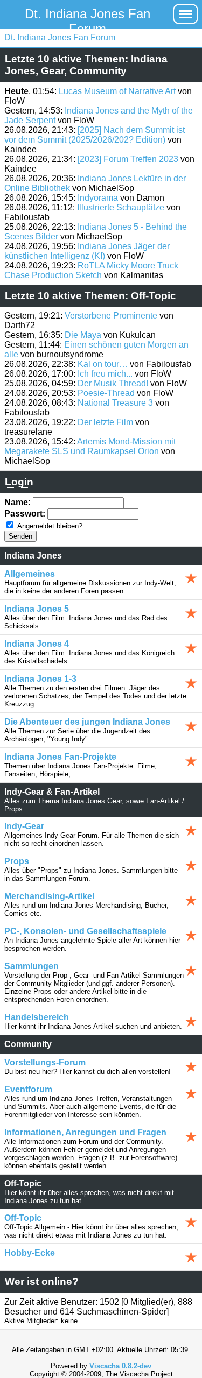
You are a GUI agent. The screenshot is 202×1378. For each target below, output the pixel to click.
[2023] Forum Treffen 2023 (128, 159)
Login (19, 481)
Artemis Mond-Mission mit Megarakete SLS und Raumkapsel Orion (90, 446)
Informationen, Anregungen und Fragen (85, 1132)
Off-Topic (22, 1217)
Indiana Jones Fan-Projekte (60, 756)
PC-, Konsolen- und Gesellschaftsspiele (85, 931)
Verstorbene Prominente (111, 315)
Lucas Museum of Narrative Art (117, 91)
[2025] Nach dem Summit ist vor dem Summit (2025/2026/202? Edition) (94, 134)
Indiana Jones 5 (36, 608)
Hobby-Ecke (29, 1252)
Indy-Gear (24, 826)
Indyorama (98, 197)
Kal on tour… (103, 364)
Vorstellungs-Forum (45, 1062)
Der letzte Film (105, 422)
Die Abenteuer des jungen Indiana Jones (87, 721)
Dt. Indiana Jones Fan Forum (87, 21)
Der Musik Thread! (113, 383)
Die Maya (83, 335)
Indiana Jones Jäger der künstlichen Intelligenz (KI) (87, 251)
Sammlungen (31, 966)
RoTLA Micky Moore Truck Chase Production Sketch (91, 270)
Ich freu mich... (105, 373)
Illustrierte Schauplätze (120, 207)
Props (16, 861)
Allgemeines (29, 573)
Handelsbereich (36, 1017)
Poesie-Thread (106, 393)
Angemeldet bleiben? (49, 526)
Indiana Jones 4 (36, 643)
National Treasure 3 (115, 402)
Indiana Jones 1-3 (40, 678)
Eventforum (28, 1089)
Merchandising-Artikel (49, 896)
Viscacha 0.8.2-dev (120, 1366)
